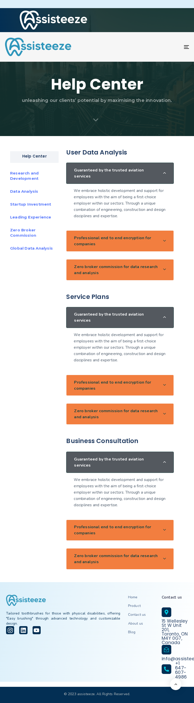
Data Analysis (24, 191)
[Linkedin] (23, 630)
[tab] (120, 173)
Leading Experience (30, 217)
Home (133, 597)
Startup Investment (30, 204)
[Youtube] (37, 630)
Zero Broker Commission (23, 233)
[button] (120, 173)
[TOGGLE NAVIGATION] (158, 47)
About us (135, 623)
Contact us (137, 614)
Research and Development (24, 176)
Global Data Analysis (31, 248)
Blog (132, 632)
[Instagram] (10, 630)
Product (134, 605)
